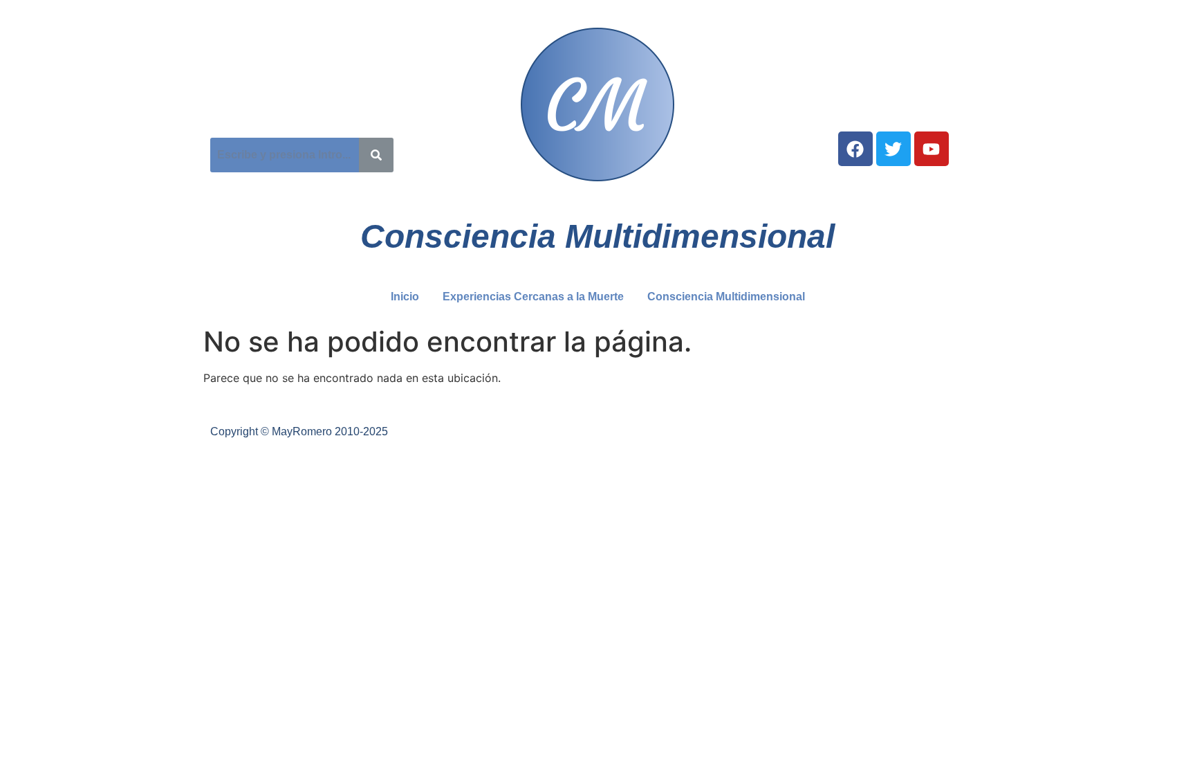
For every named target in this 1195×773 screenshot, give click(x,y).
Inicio (405, 296)
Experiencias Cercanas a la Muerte (533, 296)
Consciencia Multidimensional (726, 296)
